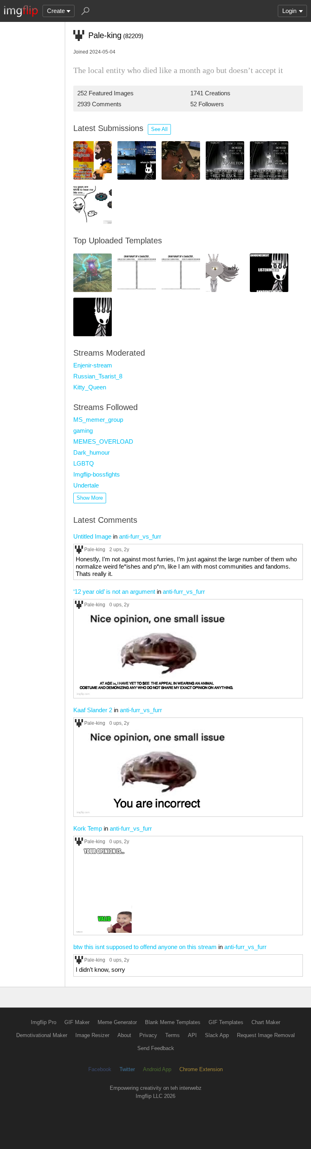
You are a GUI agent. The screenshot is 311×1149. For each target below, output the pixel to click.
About (124, 1035)
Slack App (217, 1035)
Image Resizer (92, 1035)
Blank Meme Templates (172, 1022)
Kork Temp (87, 828)
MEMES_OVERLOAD (103, 441)
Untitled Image (92, 536)
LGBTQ (83, 463)
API (192, 1035)
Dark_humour (91, 452)
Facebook (99, 1069)
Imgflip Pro (43, 1022)
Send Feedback (155, 1048)
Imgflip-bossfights (96, 474)
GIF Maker (76, 1022)
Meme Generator (117, 1022)
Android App (157, 1069)
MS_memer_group (98, 419)
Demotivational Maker (41, 1035)
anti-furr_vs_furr (140, 536)
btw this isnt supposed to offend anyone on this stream (145, 946)
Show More (90, 498)
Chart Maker (265, 1022)
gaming (83, 430)
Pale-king (94, 549)
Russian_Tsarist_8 (97, 376)
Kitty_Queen (89, 387)
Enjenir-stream (92, 365)
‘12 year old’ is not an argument (114, 591)
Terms (172, 1035)
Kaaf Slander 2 (92, 710)
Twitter (127, 1069)
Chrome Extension (201, 1069)
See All (159, 129)
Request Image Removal (266, 1035)
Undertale (86, 485)
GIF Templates (226, 1022)
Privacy (148, 1035)
